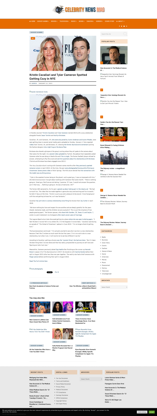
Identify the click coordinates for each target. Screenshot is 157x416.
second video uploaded (57, 154)
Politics (104, 268)
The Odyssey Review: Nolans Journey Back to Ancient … (113, 223)
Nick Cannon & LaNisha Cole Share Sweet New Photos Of (39, 321)
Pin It (57, 272)
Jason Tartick (45, 135)
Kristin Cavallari (48, 133)
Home (33, 21)
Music (73, 21)
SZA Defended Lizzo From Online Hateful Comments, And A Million (61, 321)
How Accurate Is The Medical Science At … (113, 69)
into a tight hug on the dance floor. (55, 147)
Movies (54, 21)
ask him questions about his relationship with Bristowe (75, 159)
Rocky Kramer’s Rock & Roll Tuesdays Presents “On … (39, 397)
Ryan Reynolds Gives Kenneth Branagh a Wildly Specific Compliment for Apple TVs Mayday (85, 352)
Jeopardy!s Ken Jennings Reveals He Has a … (113, 96)
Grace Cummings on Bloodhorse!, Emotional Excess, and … (40, 404)
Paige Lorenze (34, 257)
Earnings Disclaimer (62, 395)
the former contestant (76, 144)
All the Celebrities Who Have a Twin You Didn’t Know (39, 350)
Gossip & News (42, 21)
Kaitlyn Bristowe (59, 135)
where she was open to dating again (80, 219)
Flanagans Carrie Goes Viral (114, 384)
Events (104, 245)
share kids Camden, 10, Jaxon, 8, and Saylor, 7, (78, 212)
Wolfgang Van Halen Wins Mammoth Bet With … (38, 379)
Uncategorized (106, 274)
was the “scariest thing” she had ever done (71, 240)
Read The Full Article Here (38, 261)
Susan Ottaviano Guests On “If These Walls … (115, 395)
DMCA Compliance (61, 398)
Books (81, 21)
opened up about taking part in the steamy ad (72, 189)
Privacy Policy (60, 387)
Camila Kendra (80, 252)
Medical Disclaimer (62, 390)
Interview (105, 257)
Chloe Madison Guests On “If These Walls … (39, 391)
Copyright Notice (61, 401)
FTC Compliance (61, 392)
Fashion (90, 21)
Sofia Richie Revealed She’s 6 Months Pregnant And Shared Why (62, 348)
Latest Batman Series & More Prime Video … (115, 379)
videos (31, 144)
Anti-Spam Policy (61, 404)
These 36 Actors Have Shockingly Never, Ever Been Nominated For (85, 321)
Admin (34, 83)
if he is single (64, 156)
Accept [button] (152, 412)
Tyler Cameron (63, 133)
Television (64, 21)
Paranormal (106, 265)
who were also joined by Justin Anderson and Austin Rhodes (72, 140)
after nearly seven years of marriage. (69, 215)
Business (105, 240)
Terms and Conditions (62, 381)
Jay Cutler (84, 201)
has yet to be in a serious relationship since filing (52, 201)
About (120, 21)
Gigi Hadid (59, 249)
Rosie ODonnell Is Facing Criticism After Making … (112, 146)
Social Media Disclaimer (63, 384)
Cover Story (109, 21)
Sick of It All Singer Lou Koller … (113, 401)
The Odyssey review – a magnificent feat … (112, 169)
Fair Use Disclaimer (62, 378)
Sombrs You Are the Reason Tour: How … (111, 123)
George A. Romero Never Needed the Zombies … (113, 196)
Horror (99, 21)
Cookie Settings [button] (142, 412)
